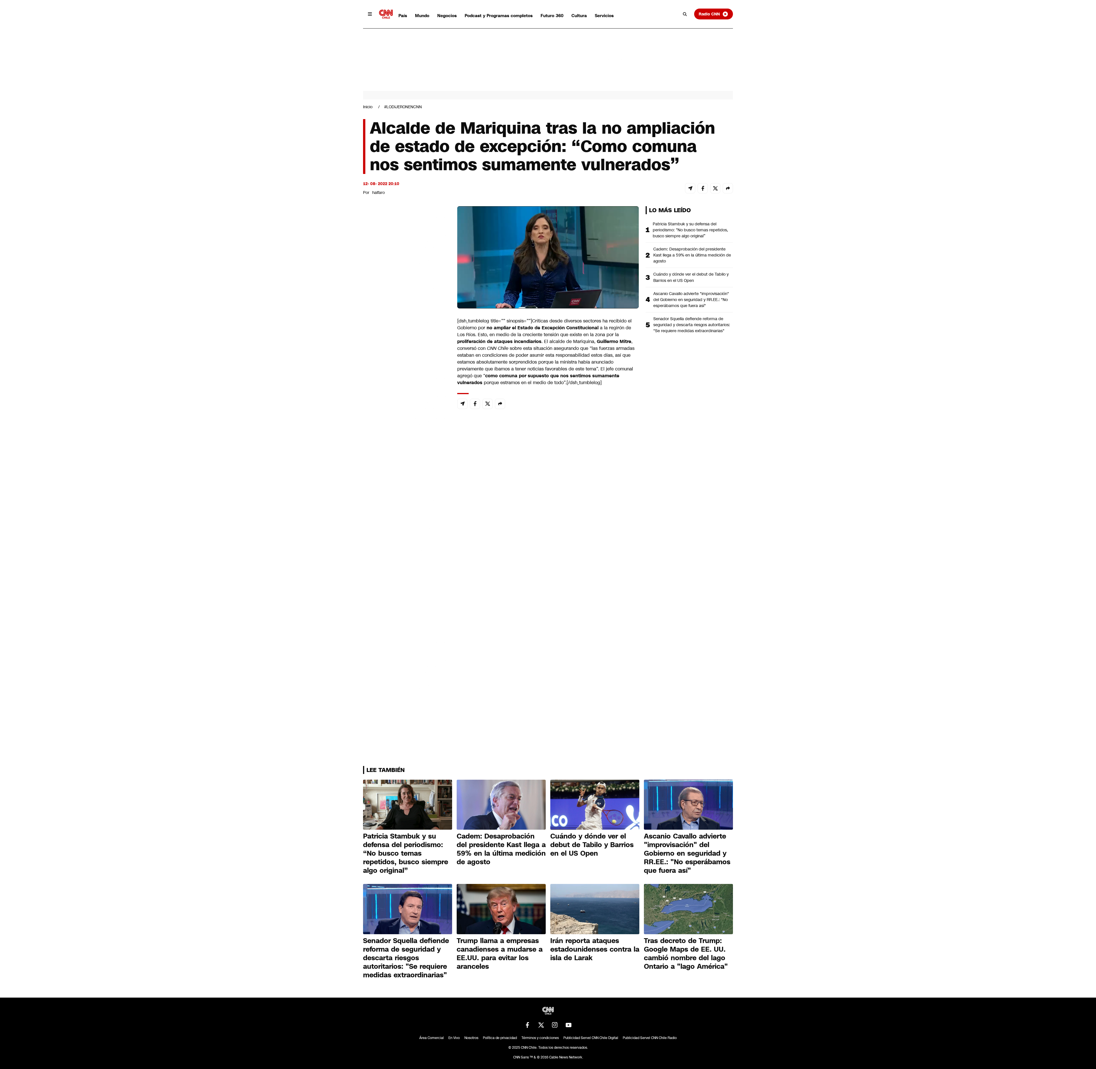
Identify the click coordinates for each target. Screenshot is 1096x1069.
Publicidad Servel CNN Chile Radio (650, 1038)
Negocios (447, 16)
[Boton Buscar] (685, 14)
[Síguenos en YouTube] (568, 1025)
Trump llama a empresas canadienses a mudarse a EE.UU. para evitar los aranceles (500, 953)
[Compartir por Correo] (690, 188)
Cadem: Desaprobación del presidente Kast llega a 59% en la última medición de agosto (692, 255)
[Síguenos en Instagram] (554, 1025)
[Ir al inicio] (386, 14)
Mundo (422, 16)
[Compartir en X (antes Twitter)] (715, 188)
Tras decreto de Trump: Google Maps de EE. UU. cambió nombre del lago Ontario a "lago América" (686, 953)
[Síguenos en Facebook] (527, 1025)
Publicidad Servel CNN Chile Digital (590, 1038)
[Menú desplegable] (370, 14)
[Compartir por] (728, 188)
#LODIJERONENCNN (403, 107)
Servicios (604, 16)
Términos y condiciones (540, 1038)
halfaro (378, 192)
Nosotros (471, 1038)
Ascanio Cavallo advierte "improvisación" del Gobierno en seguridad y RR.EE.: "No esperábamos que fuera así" (691, 299)
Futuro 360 (552, 16)
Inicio (367, 107)
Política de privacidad (500, 1038)
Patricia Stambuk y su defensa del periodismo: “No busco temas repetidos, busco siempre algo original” (690, 230)
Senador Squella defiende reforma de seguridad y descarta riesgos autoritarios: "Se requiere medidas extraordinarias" (691, 325)
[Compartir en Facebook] (703, 188)
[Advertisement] (406, 533)
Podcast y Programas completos (499, 16)
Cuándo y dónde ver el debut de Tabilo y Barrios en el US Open (691, 277)
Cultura (579, 16)
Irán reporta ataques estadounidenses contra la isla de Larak (594, 949)
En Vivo (454, 1038)
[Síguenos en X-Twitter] (541, 1025)
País (402, 16)
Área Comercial (431, 1038)
